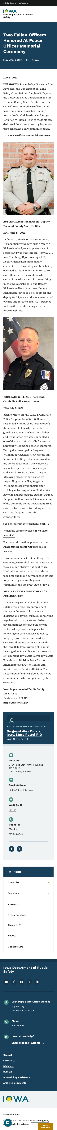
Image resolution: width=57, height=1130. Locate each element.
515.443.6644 (16, 834)
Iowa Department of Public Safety (18, 15)
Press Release (32, 60)
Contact (7, 1055)
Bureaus (7, 1071)
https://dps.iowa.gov (16, 702)
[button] (45, 1126)
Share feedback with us (25, 1042)
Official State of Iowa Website (15, 3)
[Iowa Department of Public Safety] (10, 11)
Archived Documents (14, 1083)
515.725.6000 (18, 1025)
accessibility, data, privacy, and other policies (26, 1122)
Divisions (8, 1066)
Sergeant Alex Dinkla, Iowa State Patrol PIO (24, 733)
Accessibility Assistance (16, 1077)
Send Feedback (11, 1114)
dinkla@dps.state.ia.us (21, 790)
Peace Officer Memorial (17, 546)
